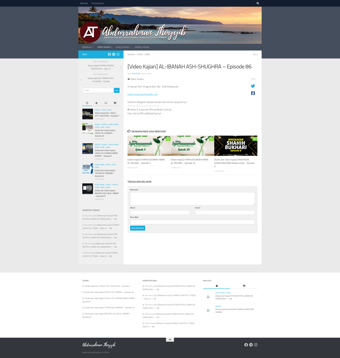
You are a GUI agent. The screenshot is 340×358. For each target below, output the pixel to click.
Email (198, 208)
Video (147, 54)
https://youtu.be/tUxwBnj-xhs (143, 94)
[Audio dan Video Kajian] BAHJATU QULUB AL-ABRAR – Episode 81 (107, 193)
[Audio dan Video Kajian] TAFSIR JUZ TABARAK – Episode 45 (105, 173)
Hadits (108, 185)
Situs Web (134, 217)
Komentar (134, 190)
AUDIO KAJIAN (122, 47)
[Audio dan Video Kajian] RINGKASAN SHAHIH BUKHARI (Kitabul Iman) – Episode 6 (234, 163)
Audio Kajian (113, 124)
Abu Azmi (136, 74)
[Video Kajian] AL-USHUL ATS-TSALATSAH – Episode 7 (107, 286)
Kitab (139, 54)
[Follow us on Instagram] (118, 54)
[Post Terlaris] (96, 103)
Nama (133, 208)
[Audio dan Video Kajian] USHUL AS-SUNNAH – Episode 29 (105, 133)
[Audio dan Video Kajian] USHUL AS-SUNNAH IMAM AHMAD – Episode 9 (106, 153)
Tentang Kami (97, 3)
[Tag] (115, 103)
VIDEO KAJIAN (103, 47)
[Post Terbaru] (87, 103)
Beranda (84, 3)
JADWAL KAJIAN (142, 47)
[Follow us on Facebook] (109, 54)
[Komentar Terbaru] (105, 103)
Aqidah (131, 54)
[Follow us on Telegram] (113, 54)
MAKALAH (87, 47)
